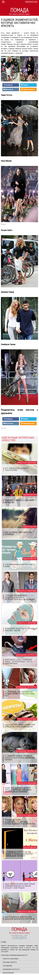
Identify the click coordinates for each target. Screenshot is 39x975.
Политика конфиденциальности (14, 955)
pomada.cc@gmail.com (19, 938)
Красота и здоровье (10, 958)
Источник (3, 428)
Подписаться (31, 1)
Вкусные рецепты (10, 962)
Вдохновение (8, 973)
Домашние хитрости (11, 969)
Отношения (7, 965)
